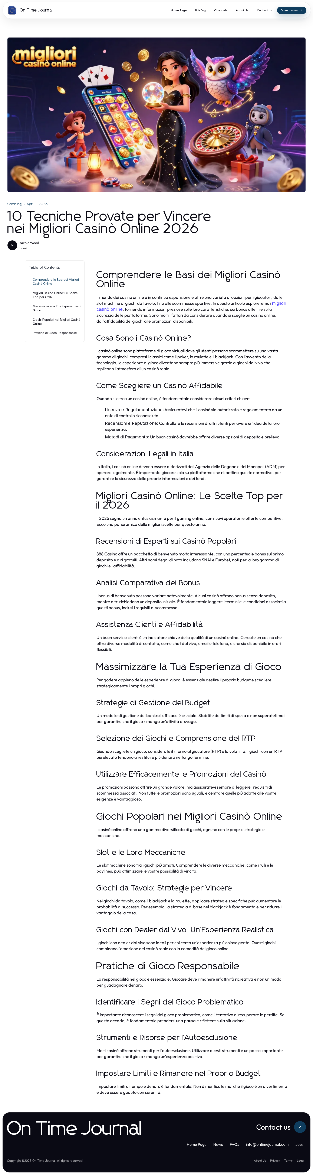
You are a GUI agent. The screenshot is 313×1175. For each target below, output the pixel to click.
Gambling (14, 204)
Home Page (197, 1144)
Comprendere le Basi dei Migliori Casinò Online (56, 281)
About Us (260, 1160)
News (218, 1144)
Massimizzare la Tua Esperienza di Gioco (57, 308)
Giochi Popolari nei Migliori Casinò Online (56, 321)
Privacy (275, 1160)
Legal (300, 1160)
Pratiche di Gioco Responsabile (55, 333)
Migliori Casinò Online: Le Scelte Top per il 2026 (55, 295)
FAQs (234, 1144)
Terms (288, 1160)
